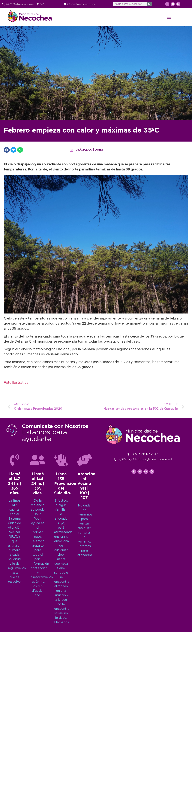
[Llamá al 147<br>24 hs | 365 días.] (14, 460)
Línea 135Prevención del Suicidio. (65, 483)
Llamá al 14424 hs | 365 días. (37, 483)
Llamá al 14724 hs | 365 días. (14, 483)
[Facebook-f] (167, 4)
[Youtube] (173, 4)
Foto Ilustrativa (16, 382)
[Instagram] (178, 4)
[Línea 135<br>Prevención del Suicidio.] (61, 460)
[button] (169, 17)
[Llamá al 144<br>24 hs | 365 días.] (38, 460)
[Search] (149, 4)
